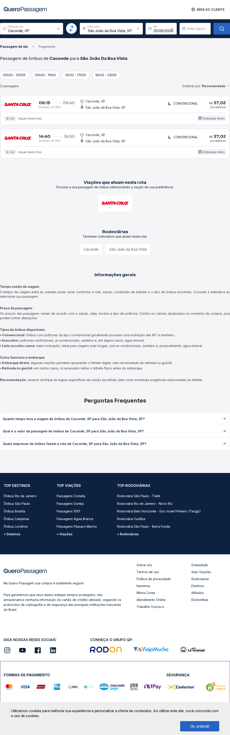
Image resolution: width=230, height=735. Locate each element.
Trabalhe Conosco (150, 607)
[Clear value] (172, 29)
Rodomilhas (199, 600)
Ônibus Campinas (16, 519)
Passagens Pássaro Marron (77, 526)
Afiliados (197, 593)
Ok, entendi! (199, 726)
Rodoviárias (200, 579)
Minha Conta (146, 593)
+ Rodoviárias (128, 534)
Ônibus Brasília (14, 511)
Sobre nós (144, 565)
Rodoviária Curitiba (131, 519)
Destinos (197, 586)
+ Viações (65, 534)
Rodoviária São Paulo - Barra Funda (143, 526)
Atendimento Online (151, 600)
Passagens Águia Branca (75, 519)
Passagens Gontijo (70, 503)
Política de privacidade (154, 579)
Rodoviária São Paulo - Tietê (138, 496)
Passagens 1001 (68, 511)
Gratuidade (199, 565)
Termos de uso (148, 572)
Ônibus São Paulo (17, 503)
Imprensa (143, 586)
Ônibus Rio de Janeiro (20, 496)
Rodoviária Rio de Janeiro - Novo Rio (144, 503)
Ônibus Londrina (16, 526)
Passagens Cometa (71, 496)
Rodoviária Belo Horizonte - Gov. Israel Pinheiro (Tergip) (159, 511)
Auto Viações (201, 572)
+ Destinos (12, 534)
